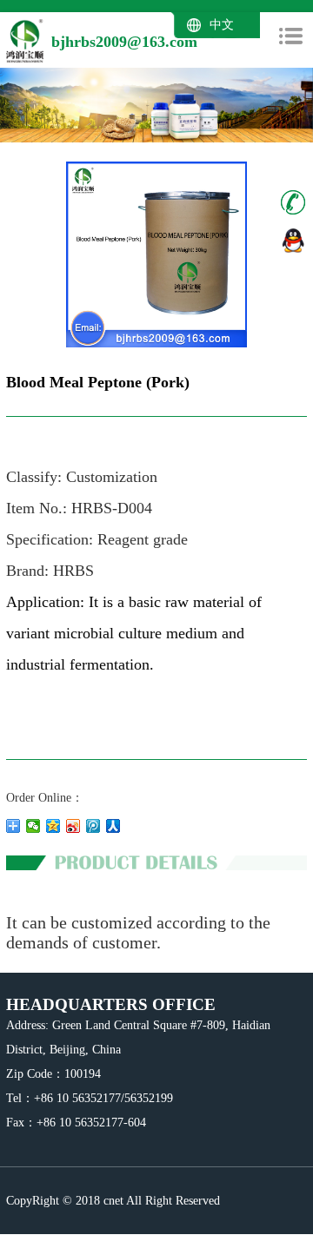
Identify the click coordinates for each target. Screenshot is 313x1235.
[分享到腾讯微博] (93, 826)
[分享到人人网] (113, 826)
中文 (222, 25)
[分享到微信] (33, 826)
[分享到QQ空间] (53, 826)
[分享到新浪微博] (73, 826)
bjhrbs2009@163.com (124, 41)
